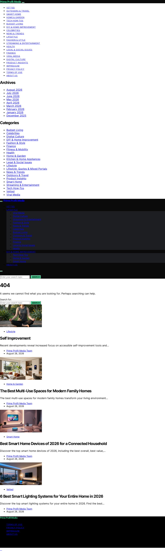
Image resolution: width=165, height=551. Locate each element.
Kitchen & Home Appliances (23, 159)
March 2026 (13, 105)
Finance (11, 53)
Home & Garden (15, 17)
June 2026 (12, 96)
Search (36, 277)
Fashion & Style (15, 40)
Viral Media (13, 56)
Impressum (12, 66)
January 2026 (14, 112)
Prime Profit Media (10, 1)
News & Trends (15, 33)
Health (10, 46)
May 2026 (12, 99)
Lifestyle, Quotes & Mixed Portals (26, 168)
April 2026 (12, 102)
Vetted (10, 7)
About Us (12, 75)
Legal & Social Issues (19, 49)
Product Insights (17, 62)
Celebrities (13, 30)
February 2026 (15, 109)
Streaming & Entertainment (23, 43)
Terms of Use (14, 72)
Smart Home (13, 14)
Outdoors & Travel (17, 11)
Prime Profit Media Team (19, 350)
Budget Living (14, 24)
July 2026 (12, 93)
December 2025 (16, 115)
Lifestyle (12, 37)
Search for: (6, 273)
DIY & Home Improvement (21, 27)
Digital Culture (16, 59)
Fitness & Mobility (17, 149)
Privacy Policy (15, 69)
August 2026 (14, 89)
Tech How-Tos (14, 20)
